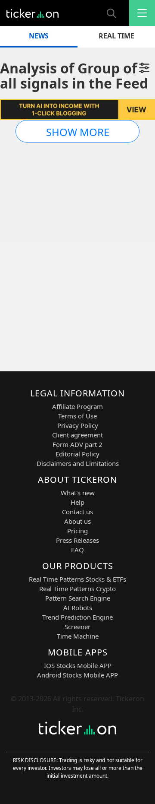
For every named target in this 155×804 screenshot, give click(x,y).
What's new (78, 492)
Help (77, 502)
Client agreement (77, 434)
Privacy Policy (77, 425)
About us (77, 521)
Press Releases (77, 540)
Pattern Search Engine (77, 598)
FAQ (77, 549)
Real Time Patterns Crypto (77, 588)
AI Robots (77, 607)
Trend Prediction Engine (77, 617)
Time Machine (78, 636)
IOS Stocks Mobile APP (78, 665)
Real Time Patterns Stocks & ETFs (77, 579)
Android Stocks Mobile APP (77, 675)
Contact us (77, 511)
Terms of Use (77, 415)
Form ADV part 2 (77, 444)
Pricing (77, 530)
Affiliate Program (77, 406)
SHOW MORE (77, 132)
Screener (77, 626)
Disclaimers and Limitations (78, 463)
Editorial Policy (77, 453)
